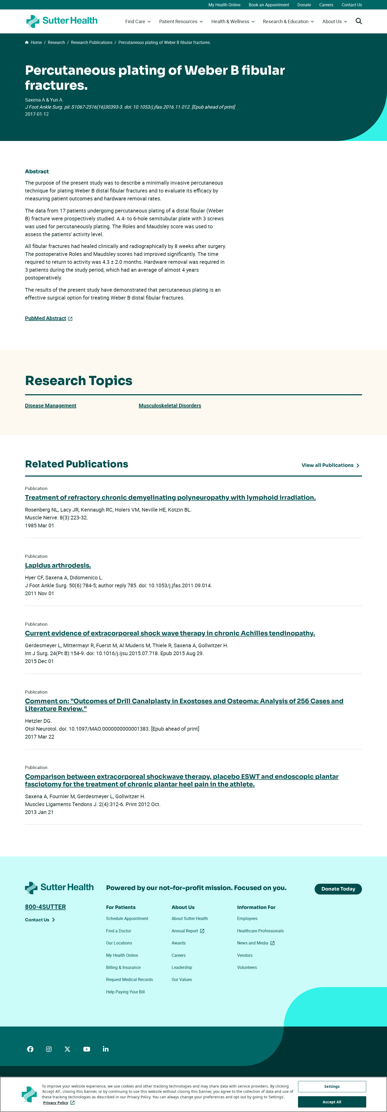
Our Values (182, 979)
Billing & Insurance (123, 967)
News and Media (257, 943)
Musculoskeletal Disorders (170, 405)
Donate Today (338, 889)
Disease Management (50, 405)
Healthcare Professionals (260, 931)
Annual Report (189, 931)
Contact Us (352, 5)
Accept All (332, 1101)
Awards (179, 943)
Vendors (244, 955)
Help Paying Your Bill (125, 992)
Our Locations (119, 943)
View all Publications (328, 465)
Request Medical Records (129, 979)
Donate (304, 5)
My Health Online (224, 5)
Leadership (182, 967)
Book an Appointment (269, 5)
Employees (247, 918)
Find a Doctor (118, 931)
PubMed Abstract (45, 318)
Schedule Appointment (127, 918)
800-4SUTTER (45, 906)
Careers (326, 5)
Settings (332, 1086)
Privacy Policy (60, 1102)
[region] (193, 1094)
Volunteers (247, 967)
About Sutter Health (190, 918)
